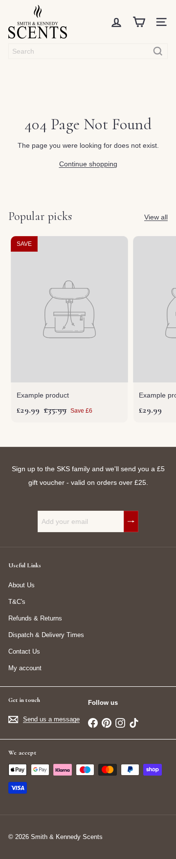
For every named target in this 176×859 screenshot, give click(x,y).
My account (25, 668)
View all (156, 217)
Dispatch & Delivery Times (46, 635)
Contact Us (24, 651)
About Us (21, 585)
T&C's (16, 601)
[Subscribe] (131, 521)
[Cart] (139, 22)
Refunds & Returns (35, 618)
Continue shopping (88, 164)
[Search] (158, 51)
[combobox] (88, 51)
